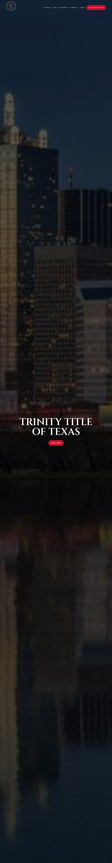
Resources (63, 7)
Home (41, 7)
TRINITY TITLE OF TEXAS (56, 426)
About (55, 7)
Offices (47, 7)
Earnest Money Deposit (96, 7)
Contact (82, 7)
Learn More (56, 443)
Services (73, 7)
